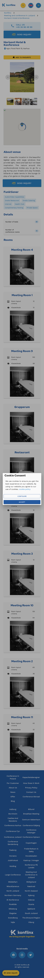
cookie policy (24, 489)
